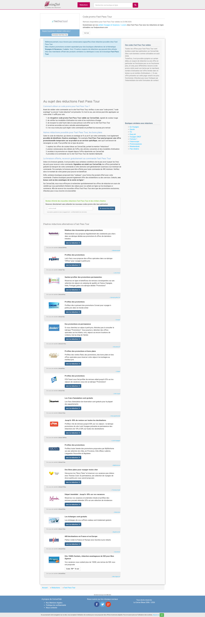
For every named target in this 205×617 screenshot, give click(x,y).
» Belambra (117, 512)
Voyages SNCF (135, 137)
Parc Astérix (134, 149)
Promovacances (136, 144)
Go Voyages (134, 127)
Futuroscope (134, 142)
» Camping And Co (115, 297)
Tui (131, 132)
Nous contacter (51, 608)
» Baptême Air (116, 532)
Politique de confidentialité (56, 605)
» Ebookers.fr (116, 347)
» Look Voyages (115, 440)
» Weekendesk (116, 250)
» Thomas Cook (115, 490)
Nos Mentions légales (54, 603)
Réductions (84, 5)
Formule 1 (133, 139)
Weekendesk (135, 146)
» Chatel (118, 371)
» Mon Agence (116, 576)
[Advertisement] (82, 76)
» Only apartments (115, 416)
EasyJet (133, 134)
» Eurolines (117, 552)
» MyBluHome (116, 465)
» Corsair (117, 319)
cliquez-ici (156, 615)
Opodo (132, 129)
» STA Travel (116, 393)
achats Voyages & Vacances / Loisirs (112, 25)
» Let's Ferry (116, 273)
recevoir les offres (107, 208)
